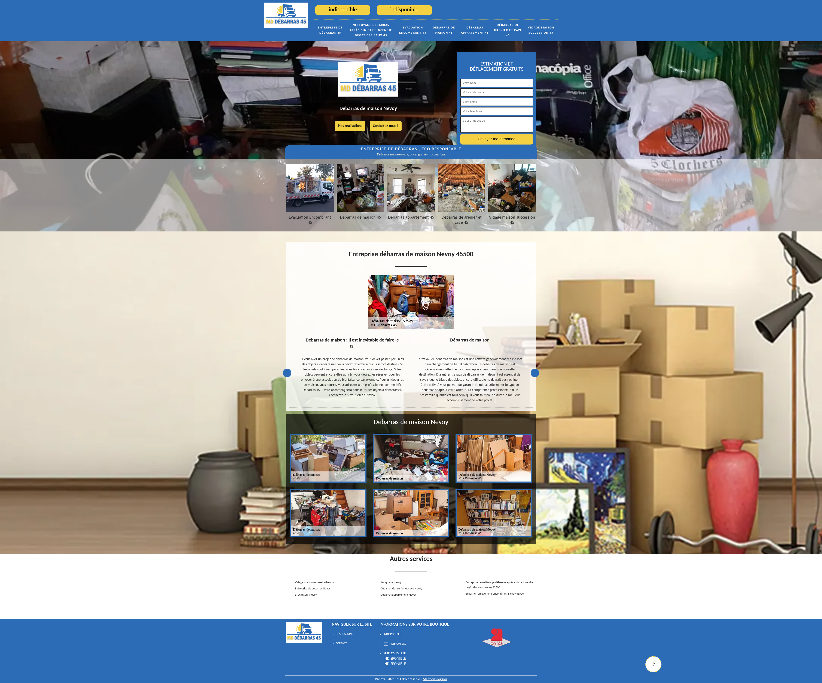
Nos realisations (350, 126)
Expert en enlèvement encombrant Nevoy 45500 (495, 593)
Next (535, 373)
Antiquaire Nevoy (390, 582)
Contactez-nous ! (385, 126)
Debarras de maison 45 (444, 30)
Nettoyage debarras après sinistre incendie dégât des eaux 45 (371, 30)
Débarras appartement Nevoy (398, 595)
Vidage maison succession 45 (541, 30)
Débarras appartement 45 (475, 30)
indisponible (394, 659)
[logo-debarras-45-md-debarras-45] (286, 15)
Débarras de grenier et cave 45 (508, 30)
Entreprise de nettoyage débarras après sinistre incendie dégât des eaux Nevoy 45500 (499, 585)
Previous (287, 373)
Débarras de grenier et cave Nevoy (401, 588)
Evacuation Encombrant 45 (412, 30)
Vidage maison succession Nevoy (314, 582)
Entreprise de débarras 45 (330, 30)
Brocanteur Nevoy (306, 595)
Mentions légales (435, 679)
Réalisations (344, 634)
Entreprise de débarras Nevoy (313, 588)
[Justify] (653, 664)
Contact (341, 643)
